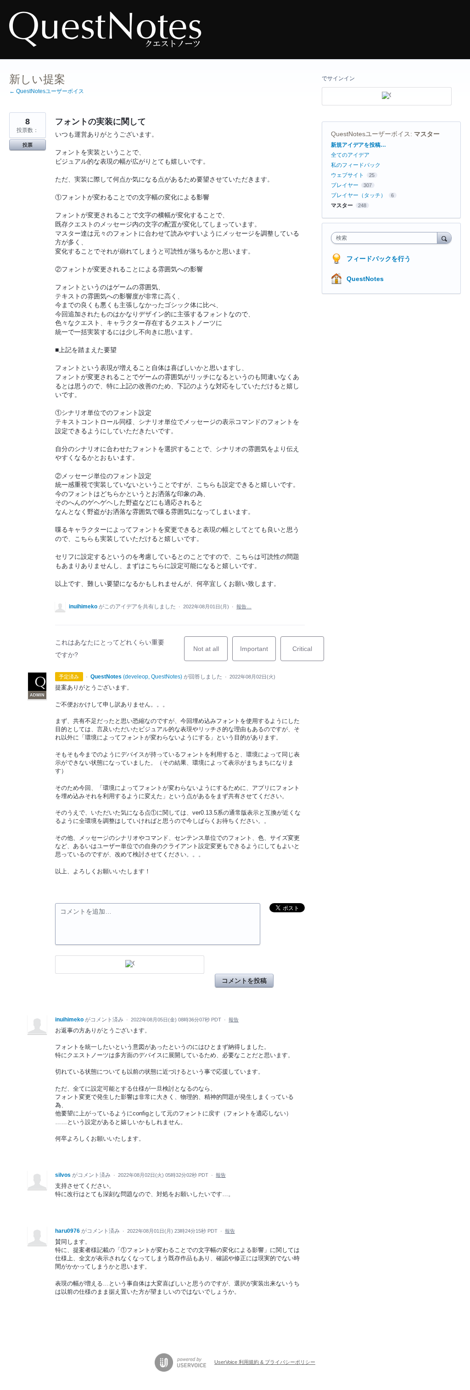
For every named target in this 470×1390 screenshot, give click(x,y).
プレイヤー (344, 185)
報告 (234, 1019)
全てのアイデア (350, 155)
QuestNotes (365, 278)
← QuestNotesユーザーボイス (46, 91)
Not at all (210, 653)
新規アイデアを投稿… (358, 145)
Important (258, 653)
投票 (27, 145)
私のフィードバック (355, 165)
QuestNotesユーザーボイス (370, 134)
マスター (427, 134)
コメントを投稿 (244, 980)
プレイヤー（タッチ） (358, 195)
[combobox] (386, 238)
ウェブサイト (347, 175)
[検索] (444, 237)
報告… (244, 606)
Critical (308, 653)
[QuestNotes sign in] (129, 964)
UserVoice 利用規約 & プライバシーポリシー (264, 1362)
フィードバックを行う (379, 258)
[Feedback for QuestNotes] (105, 29)
